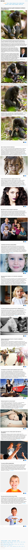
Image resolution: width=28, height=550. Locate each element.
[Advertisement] (6, 534)
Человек (3, 241)
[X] (23, 142)
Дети (1, 6)
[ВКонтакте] (25, 142)
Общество (3, 273)
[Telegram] (24, 142)
